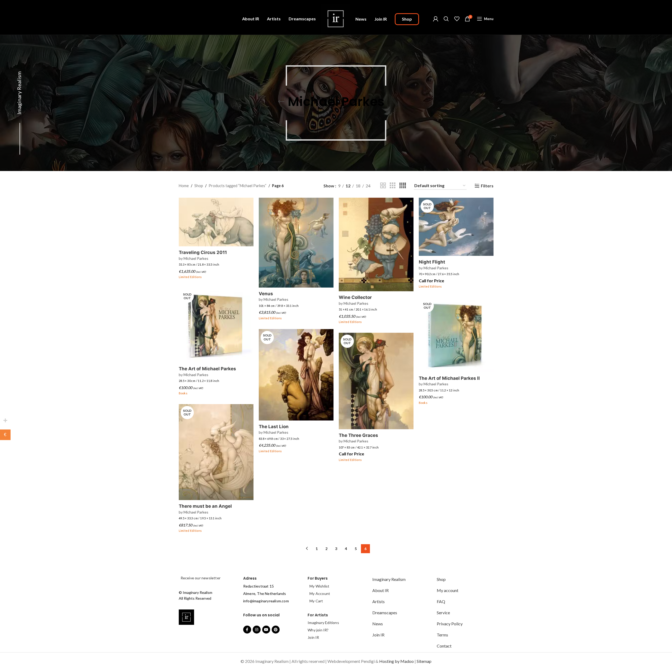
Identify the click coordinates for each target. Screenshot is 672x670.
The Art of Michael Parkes (207, 368)
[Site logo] (335, 18)
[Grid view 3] (393, 186)
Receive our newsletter (200, 578)
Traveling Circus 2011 (203, 252)
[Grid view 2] (383, 186)
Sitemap (424, 661)
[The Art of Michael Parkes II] (456, 334)
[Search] (446, 18)
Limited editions (190, 277)
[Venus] (296, 243)
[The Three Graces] (376, 381)
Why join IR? (318, 630)
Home (184, 185)
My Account (319, 593)
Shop (198, 185)
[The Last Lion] (296, 375)
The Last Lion (274, 426)
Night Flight (432, 262)
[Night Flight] (456, 227)
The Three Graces (358, 435)
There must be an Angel (205, 506)
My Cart (316, 601)
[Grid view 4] (403, 186)
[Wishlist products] (457, 18)
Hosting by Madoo (396, 661)
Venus (266, 293)
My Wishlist (319, 586)
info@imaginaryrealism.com (266, 601)
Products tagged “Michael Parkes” (237, 185)
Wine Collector (355, 297)
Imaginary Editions (323, 622)
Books (183, 393)
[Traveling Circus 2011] (216, 222)
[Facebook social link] (247, 630)
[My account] (435, 18)
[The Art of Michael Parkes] (216, 325)
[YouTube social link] (266, 630)
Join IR (313, 637)
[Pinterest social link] (276, 630)
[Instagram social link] (257, 630)
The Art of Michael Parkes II (449, 378)
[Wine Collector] (376, 244)
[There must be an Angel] (216, 452)
